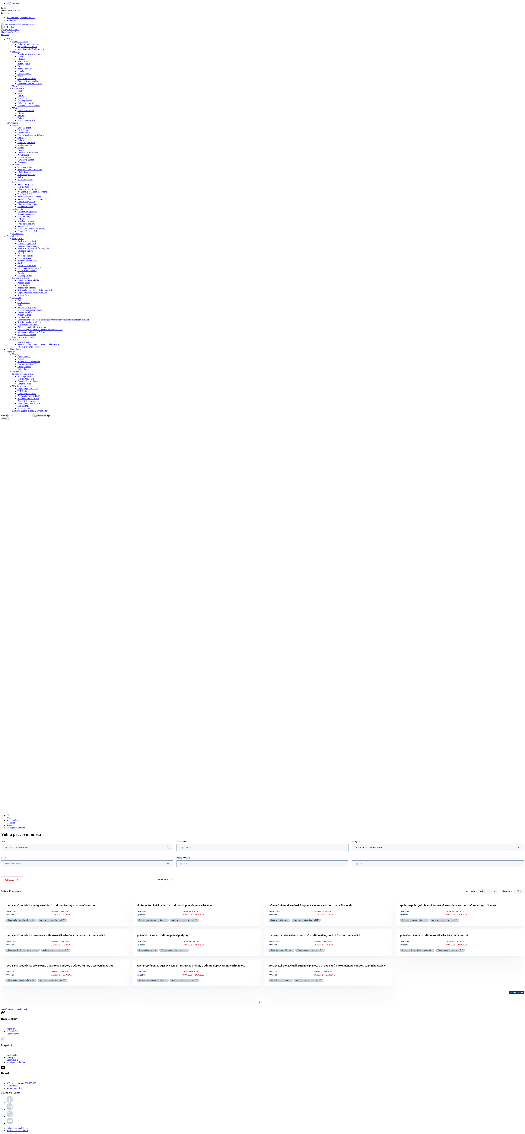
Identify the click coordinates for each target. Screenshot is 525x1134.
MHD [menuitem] (20, 56)
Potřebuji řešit (12, 1031)
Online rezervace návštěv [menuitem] (28, 280)
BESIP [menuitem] (21, 76)
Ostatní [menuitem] (21, 253)
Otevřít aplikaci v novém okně (14, 1009)
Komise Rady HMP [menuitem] (26, 201)
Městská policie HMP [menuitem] (27, 393)
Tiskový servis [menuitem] (24, 133)
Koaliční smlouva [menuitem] (25, 206)
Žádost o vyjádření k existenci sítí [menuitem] (32, 327)
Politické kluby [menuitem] (24, 216)
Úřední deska (12, 1060)
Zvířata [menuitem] (21, 273)
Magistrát (11, 823)
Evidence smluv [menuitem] (24, 157)
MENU (4, 419)
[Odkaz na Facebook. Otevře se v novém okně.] (10, 1102)
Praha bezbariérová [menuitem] (26, 103)
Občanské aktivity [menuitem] (25, 251)
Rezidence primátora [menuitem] (26, 174)
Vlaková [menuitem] (21, 59)
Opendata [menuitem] (22, 162)
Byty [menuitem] (20, 93)
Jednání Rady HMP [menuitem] (26, 184)
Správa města (12, 820)
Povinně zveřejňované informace (21, 17)
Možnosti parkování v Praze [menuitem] (30, 310)
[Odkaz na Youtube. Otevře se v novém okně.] (10, 1123)
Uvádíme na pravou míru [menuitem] (28, 152)
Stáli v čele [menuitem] (22, 177)
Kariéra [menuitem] (21, 147)
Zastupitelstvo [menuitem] (18, 209)
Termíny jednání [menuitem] (25, 194)
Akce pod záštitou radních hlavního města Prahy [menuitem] (38, 344)
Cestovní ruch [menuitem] (24, 302)
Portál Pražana (27, 25)
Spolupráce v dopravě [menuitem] (27, 78)
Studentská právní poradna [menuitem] (29, 347)
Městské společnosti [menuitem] (26, 142)
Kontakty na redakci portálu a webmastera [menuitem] (30, 411)
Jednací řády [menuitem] (23, 226)
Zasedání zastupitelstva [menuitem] (27, 211)
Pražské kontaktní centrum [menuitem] (29, 361)
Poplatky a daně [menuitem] (24, 258)
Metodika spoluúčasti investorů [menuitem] (31, 49)
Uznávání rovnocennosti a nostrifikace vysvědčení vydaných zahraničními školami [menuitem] (53, 320)
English (10, 27)
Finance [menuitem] (21, 150)
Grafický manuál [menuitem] (25, 342)
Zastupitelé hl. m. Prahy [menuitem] (28, 381)
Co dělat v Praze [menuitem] (14, 349)
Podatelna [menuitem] (22, 359)
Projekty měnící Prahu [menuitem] (27, 46)
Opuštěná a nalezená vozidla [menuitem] (30, 83)
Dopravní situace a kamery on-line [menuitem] (32, 292)
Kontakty (11, 1029)
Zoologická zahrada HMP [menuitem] (29, 396)
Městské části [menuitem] (18, 233)
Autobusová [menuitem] (23, 61)
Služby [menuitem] (21, 91)
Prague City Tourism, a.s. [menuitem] (28, 401)
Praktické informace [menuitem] (26, 120)
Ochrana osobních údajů (17, 1128)
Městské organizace (15, 1088)
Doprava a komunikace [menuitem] (28, 246)
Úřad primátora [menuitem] (24, 172)
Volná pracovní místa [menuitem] (27, 334)
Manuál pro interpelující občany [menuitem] (31, 229)
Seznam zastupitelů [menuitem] (26, 214)
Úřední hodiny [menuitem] (24, 356)
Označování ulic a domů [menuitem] (28, 324)
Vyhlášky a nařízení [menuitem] (26, 160)
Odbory (10, 1057)
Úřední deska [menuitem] (23, 130)
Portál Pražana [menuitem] (24, 285)
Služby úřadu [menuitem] (18, 238)
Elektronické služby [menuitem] (20, 278)
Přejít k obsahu (13, 3)
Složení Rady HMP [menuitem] (26, 379)
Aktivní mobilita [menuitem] (25, 69)
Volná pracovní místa (16, 828)
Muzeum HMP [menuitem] (24, 408)
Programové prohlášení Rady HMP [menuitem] (33, 192)
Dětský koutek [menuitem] (24, 369)
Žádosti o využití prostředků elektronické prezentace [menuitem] (40, 329)
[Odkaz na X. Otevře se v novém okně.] (10, 1116)
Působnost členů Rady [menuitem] (27, 189)
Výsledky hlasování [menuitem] (26, 224)
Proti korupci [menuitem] (23, 155)
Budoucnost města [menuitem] (20, 41)
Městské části (12, 20)
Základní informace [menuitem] (26, 110)
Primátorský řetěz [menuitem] (25, 179)
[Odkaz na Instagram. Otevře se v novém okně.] (10, 1109)
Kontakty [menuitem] (11, 352)
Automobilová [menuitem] (24, 64)
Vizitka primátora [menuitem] (25, 167)
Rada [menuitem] (14, 182)
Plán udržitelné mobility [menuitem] (28, 81)
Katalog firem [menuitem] (23, 295)
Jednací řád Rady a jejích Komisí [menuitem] (32, 199)
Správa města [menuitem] (12, 123)
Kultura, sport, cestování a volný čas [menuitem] (33, 248)
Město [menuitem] (14, 108)
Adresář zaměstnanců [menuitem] (27, 288)
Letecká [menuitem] (21, 71)
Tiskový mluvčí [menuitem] (24, 366)
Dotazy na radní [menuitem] (24, 384)
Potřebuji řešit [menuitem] (12, 236)
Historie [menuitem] (21, 113)
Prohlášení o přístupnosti (17, 1130)
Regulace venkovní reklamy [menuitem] (30, 322)
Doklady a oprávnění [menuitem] (27, 243)
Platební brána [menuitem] (24, 283)
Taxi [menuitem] (19, 66)
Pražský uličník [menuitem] (24, 315)
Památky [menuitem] (21, 115)
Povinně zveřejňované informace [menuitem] (32, 135)
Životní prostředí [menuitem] (25, 101)
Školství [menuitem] (21, 96)
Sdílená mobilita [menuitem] (24, 73)
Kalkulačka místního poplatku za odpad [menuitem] (35, 290)
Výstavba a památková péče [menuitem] (30, 268)
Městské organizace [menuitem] (26, 145)
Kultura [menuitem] (21, 118)
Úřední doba (12, 1055)
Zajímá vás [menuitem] (16, 297)
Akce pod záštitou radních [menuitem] (29, 204)
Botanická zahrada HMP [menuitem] (28, 398)
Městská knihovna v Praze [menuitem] (29, 403)
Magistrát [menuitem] (16, 125)
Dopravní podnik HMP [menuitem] (28, 388)
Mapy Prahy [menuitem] (17, 86)
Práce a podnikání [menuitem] (25, 256)
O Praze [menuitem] (10, 39)
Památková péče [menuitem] (25, 312)
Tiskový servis (13, 1034)
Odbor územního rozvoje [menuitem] (28, 44)
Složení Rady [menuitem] (23, 187)
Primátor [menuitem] (15, 165)
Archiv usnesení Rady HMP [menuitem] (30, 197)
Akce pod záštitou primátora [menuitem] (30, 169)
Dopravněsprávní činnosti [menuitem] (23, 337)
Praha (9, 818)
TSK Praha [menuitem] (22, 391)
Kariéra (10, 825)
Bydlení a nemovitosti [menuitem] (27, 241)
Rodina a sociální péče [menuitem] (27, 261)
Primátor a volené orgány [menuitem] (23, 374)
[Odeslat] (42, 415)
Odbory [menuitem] (21, 140)
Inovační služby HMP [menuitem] (27, 307)
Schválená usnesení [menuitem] (26, 221)
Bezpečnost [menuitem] (22, 98)
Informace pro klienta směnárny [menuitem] (31, 332)
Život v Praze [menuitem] (18, 88)
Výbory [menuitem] (21, 219)
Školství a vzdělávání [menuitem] (27, 265)
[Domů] (8, 815)
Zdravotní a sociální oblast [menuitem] (29, 105)
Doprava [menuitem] (16, 51)
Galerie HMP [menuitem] (23, 406)
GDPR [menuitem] (21, 137)
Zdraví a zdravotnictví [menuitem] (27, 270)
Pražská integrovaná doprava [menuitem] (30, 54)
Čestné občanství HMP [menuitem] (27, 231)
